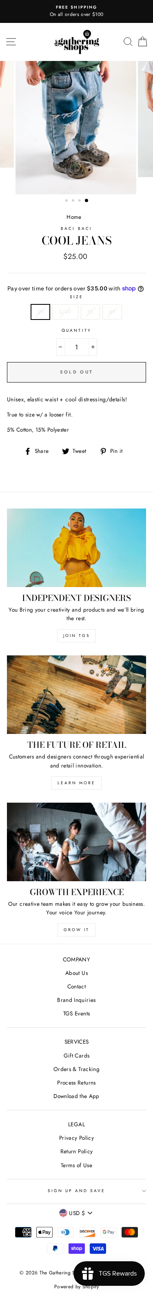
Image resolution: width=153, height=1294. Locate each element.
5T (90, 312)
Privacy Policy (76, 1138)
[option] (76, 11)
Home (74, 217)
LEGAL (76, 1124)
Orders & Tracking (76, 1069)
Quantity (76, 330)
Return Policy (76, 1151)
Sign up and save (77, 1191)
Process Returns (76, 1082)
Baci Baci (76, 228)
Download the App (76, 1096)
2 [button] (74, 201)
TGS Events (76, 1013)
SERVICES (76, 1041)
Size (76, 297)
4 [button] (87, 201)
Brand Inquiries (76, 1000)
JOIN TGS (76, 635)
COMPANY (76, 959)
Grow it (76, 930)
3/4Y (65, 312)
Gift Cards (76, 1055)
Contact (76, 986)
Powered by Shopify (76, 1286)
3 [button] (80, 201)
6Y (112, 312)
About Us (76, 973)
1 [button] (67, 201)
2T (41, 312)
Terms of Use (76, 1165)
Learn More (76, 783)
